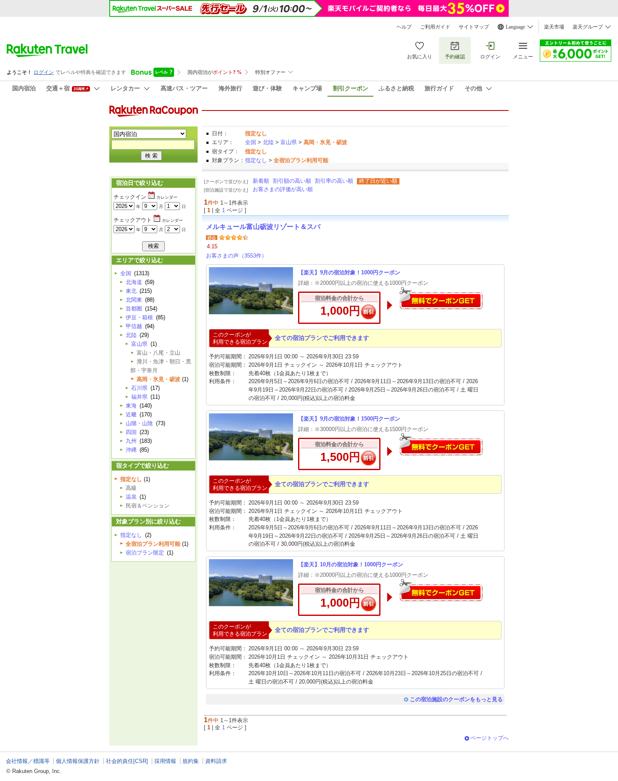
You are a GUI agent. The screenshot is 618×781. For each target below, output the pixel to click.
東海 (131, 405)
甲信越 (134, 326)
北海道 (134, 282)
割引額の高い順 (292, 181)
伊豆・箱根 (139, 317)
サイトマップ (474, 27)
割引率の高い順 (334, 181)
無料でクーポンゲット (441, 298)
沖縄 (131, 450)
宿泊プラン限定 (145, 553)
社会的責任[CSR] (127, 761)
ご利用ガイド (435, 27)
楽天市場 (554, 27)
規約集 (190, 761)
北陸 (268, 142)
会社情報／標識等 (28, 761)
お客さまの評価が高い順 (283, 189)
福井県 (139, 397)
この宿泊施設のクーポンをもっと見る (456, 699)
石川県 (139, 388)
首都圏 (134, 308)
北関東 (134, 300)
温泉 (131, 497)
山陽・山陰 (139, 423)
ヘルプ (404, 27)
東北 (131, 291)
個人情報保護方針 (78, 761)
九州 (131, 441)
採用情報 (165, 761)
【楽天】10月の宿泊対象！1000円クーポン (350, 564)
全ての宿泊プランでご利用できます (322, 337)
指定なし (256, 160)
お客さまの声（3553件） (236, 255)
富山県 (288, 142)
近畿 (131, 414)
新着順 (261, 181)
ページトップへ (489, 738)
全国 (250, 142)
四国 (131, 432)
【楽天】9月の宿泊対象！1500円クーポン (349, 418)
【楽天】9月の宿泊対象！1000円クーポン (349, 272)
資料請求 (216, 761)
